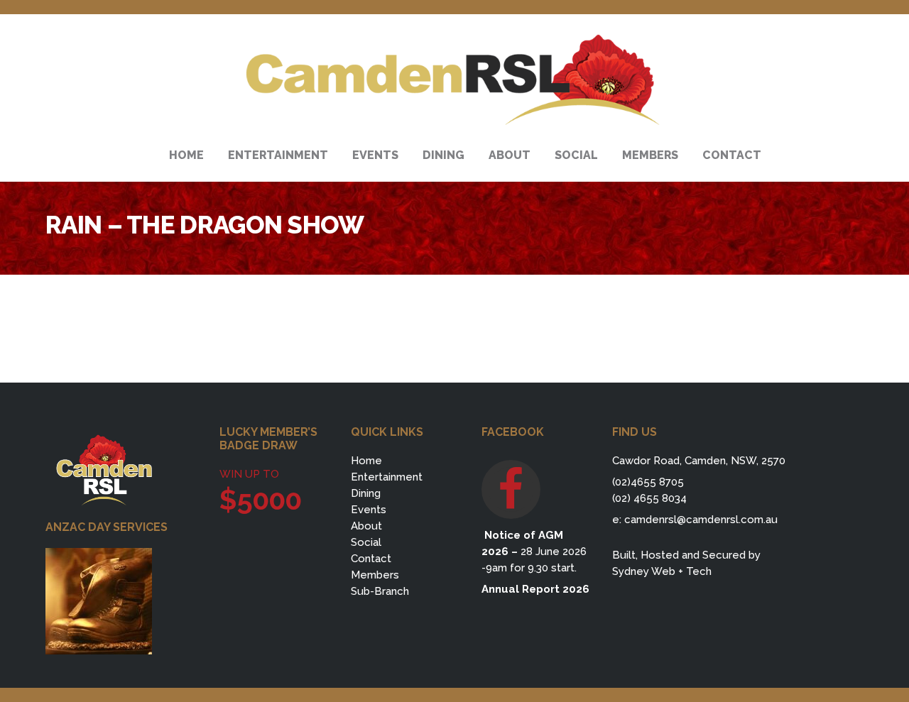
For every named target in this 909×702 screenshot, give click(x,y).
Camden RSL (454, 80)
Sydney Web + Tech (662, 571)
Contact (371, 558)
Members (375, 575)
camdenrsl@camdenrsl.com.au (701, 519)
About (366, 526)
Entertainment (387, 477)
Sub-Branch (380, 591)
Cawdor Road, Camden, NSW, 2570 (698, 460)
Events (368, 509)
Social (366, 542)
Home (366, 460)
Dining (366, 493)
